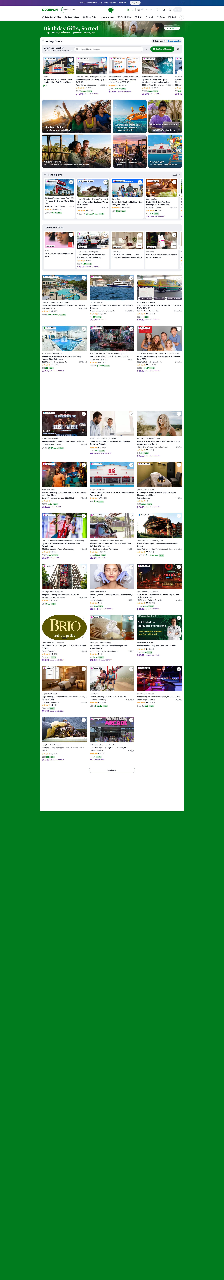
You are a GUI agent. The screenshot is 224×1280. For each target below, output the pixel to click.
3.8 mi (132, 651)
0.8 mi (84, 444)
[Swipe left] (45, 287)
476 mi (131, 359)
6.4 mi (179, 600)
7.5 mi (84, 498)
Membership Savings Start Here (165, 165)
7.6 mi (132, 751)
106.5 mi (131, 700)
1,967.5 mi (130, 311)
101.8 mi (179, 549)
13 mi (180, 498)
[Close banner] (182, 3)
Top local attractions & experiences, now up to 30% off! (68, 165)
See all (175, 175)
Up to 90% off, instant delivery (164, 130)
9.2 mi (84, 549)
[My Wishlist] (157, 9)
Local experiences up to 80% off (59, 130)
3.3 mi (84, 702)
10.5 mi (179, 362)
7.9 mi (179, 447)
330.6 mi (179, 311)
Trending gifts (54, 174)
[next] (181, 17)
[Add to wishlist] (71, 59)
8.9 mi (179, 700)
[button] (58, 76)
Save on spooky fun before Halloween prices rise (127, 129)
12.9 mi (131, 600)
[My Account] (177, 9)
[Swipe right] (83, 287)
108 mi (131, 549)
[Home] (50, 10)
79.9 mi (84, 597)
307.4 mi (83, 362)
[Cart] (169, 9)
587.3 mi (83, 308)
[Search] (110, 10)
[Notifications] (163, 9)
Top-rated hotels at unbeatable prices (129, 163)
